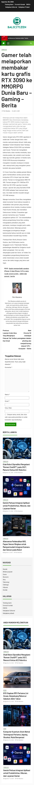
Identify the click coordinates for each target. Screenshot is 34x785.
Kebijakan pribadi (24, 7)
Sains (4, 728)
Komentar (8, 367)
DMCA (28, 4)
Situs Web (8, 408)
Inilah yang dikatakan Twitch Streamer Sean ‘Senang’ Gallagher (17, 144)
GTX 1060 (20, 182)
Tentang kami (9, 4)
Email (7, 401)
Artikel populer (7, 572)
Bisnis (5, 690)
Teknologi (4, 49)
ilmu (4, 580)
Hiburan (5, 587)
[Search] (31, 43)
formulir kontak (20, 4)
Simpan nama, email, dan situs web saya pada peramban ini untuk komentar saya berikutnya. (16, 417)
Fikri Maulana (6, 111)
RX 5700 (12, 185)
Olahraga (6, 585)
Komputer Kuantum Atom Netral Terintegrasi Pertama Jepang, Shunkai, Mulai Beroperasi (16, 734)
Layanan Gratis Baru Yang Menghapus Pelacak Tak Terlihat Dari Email (10, 336)
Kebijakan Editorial (11, 7)
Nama (7, 394)
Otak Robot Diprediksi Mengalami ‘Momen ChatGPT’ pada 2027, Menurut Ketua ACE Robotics (16, 467)
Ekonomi (5, 577)
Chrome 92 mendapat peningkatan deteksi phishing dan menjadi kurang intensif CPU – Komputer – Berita (24, 340)
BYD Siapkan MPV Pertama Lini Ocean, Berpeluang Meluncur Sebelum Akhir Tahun (15, 696)
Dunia (5, 574)
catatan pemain (21, 172)
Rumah (5, 569)
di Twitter (25, 253)
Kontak (5, 590)
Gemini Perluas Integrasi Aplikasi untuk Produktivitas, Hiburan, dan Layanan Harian (16, 506)
